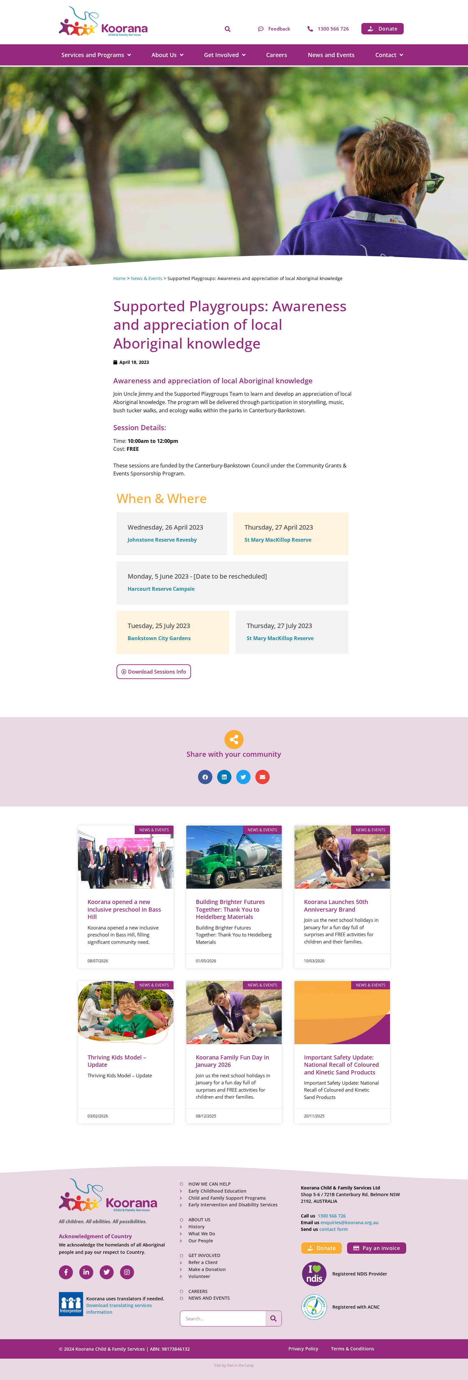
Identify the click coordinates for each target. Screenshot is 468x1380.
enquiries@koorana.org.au (350, 1222)
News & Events (146, 278)
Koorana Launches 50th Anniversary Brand (336, 905)
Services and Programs (92, 55)
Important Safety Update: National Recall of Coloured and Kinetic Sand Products (341, 1064)
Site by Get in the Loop (234, 1365)
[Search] (273, 1318)
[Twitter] (107, 1272)
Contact (385, 55)
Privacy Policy (303, 1349)
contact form (333, 1229)
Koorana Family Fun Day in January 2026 (232, 1060)
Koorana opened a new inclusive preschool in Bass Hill (124, 909)
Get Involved (221, 55)
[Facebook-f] (66, 1272)
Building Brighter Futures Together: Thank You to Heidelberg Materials (230, 909)
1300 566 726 (332, 1216)
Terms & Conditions (352, 1349)
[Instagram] (127, 1272)
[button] (227, 29)
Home (119, 278)
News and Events (331, 55)
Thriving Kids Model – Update (117, 1060)
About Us (164, 55)
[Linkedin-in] (86, 1272)
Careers (276, 55)
